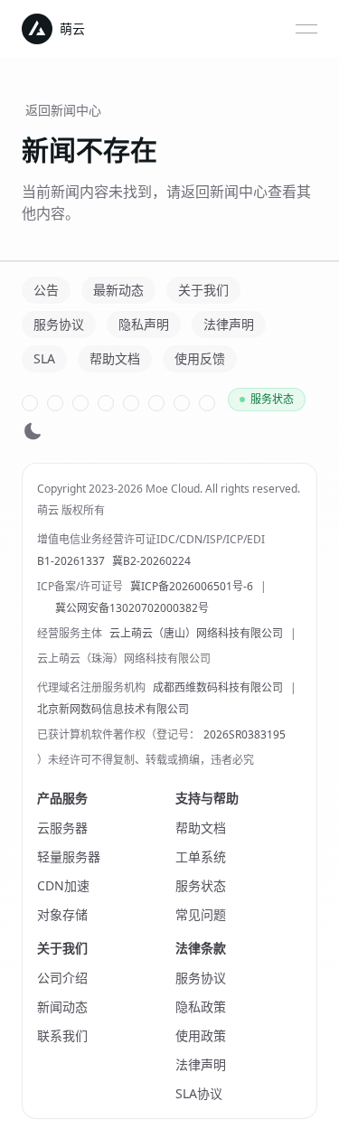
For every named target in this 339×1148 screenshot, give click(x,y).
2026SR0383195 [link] (244, 735)
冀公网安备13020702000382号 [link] (132, 608)
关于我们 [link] (203, 289)
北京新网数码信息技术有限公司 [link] (113, 709)
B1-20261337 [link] (71, 561)
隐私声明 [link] (143, 324)
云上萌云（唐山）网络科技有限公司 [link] (196, 633)
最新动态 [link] (118, 289)
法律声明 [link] (228, 324)
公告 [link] (46, 289)
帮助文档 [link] (114, 358)
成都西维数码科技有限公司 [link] (218, 688)
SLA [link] (44, 358)
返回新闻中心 (63, 109)
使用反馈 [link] (199, 358)
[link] (30, 403)
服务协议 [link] (58, 324)
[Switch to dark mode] (32, 430)
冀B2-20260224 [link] (151, 561)
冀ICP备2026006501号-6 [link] (191, 586)
